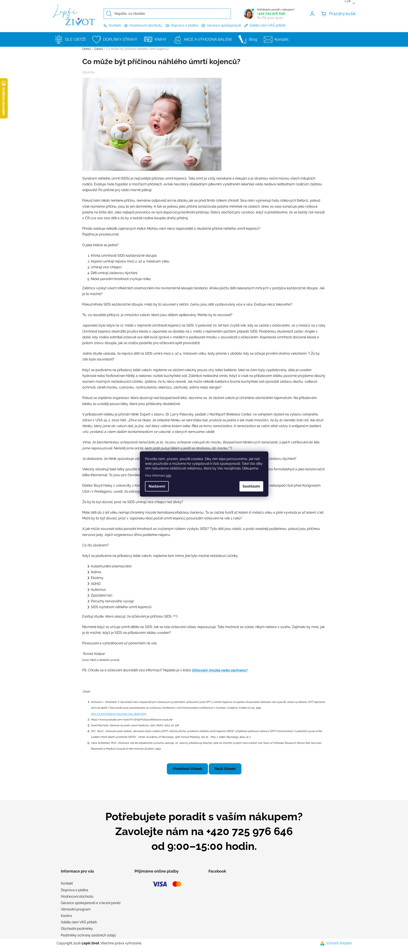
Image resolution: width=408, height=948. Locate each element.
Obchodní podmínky (77, 929)
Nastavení (157, 486)
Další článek (225, 769)
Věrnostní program (76, 909)
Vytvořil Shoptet (339, 943)
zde (168, 475)
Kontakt (115, 25)
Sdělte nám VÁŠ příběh (268, 25)
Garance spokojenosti (224, 25)
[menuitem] (71, 39)
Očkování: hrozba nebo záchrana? (219, 670)
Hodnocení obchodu (145, 25)
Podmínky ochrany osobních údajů (88, 935)
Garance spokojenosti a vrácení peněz (91, 903)
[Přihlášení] (313, 13)
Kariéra (66, 916)
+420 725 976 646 (271, 13)
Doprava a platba (184, 25)
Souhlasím (251, 486)
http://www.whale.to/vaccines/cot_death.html (118, 713)
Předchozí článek (187, 769)
